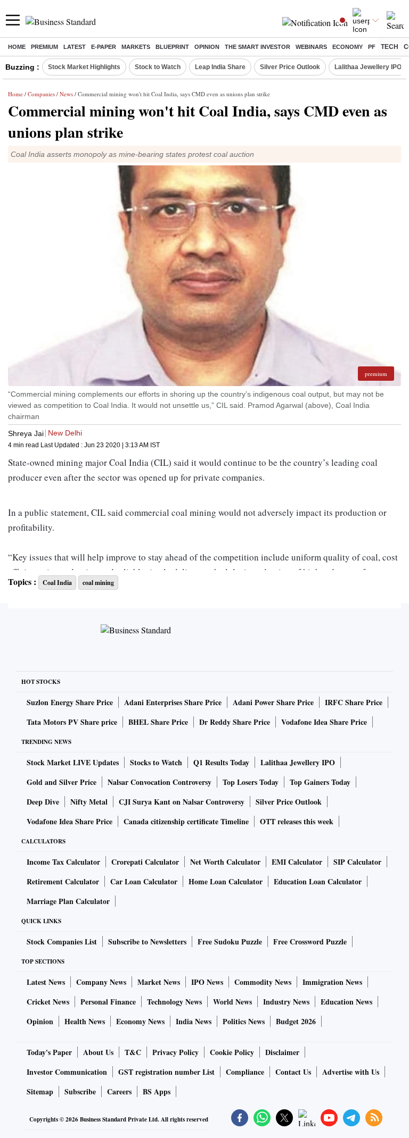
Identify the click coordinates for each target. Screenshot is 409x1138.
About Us (98, 1052)
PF (371, 47)
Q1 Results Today (221, 762)
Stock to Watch (158, 67)
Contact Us (293, 1071)
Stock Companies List (62, 941)
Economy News (140, 1021)
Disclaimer (282, 1052)
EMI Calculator (297, 861)
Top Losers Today (251, 782)
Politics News (244, 1021)
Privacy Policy (175, 1052)
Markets (135, 47)
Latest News (46, 982)
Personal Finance (108, 1001)
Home (17, 47)
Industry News (286, 1001)
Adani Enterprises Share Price (173, 702)
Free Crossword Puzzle (310, 941)
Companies (41, 94)
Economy (347, 47)
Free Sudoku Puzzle (230, 941)
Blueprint (172, 47)
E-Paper (103, 47)
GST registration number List (166, 1071)
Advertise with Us (350, 1071)
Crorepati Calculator (145, 861)
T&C (133, 1052)
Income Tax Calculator (63, 861)
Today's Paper (49, 1052)
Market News (158, 982)
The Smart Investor (257, 47)
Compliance (245, 1071)
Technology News (174, 1001)
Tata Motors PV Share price (72, 721)
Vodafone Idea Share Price (324, 721)
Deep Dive (43, 801)
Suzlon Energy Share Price (70, 702)
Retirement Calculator (63, 881)
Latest (74, 47)
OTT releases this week (296, 821)
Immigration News (332, 982)
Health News (84, 1021)
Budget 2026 (296, 1021)
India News (193, 1021)
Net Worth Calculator (225, 861)
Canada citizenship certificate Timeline (186, 821)
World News (232, 1001)
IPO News (207, 982)
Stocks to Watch (156, 762)
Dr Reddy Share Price (234, 721)
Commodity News (262, 982)
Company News (101, 982)
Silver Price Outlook (290, 67)
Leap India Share (220, 67)
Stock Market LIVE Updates (73, 762)
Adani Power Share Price (273, 702)
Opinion (206, 47)
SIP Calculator (357, 861)
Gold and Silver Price (61, 782)
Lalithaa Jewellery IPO (368, 67)
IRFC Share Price (353, 702)
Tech (389, 47)
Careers (119, 1091)
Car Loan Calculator (143, 881)
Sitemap (40, 1091)
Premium (44, 47)
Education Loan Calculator (318, 881)
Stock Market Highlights (84, 67)
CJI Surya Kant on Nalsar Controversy (181, 801)
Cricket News (48, 1001)
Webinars (311, 47)
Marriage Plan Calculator (68, 901)
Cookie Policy (232, 1052)
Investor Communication (67, 1071)
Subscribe (80, 1091)
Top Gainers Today (320, 782)
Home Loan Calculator (226, 881)
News (66, 94)
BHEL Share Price (158, 721)
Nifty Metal (89, 801)
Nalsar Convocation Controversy (159, 782)
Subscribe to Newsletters (147, 941)
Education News (346, 1001)
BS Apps (156, 1091)
